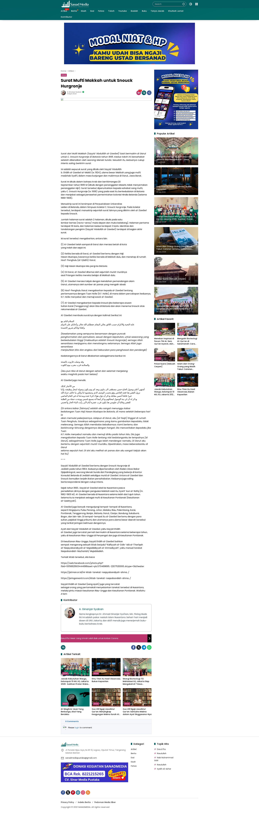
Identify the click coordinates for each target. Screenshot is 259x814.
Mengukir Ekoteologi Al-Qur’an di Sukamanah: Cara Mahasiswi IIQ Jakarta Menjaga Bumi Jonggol (187, 341)
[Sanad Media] (75, 4)
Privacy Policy (67, 802)
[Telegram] (144, 647)
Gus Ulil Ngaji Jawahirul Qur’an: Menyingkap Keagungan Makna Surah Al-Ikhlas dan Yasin (106, 712)
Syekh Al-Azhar (164, 768)
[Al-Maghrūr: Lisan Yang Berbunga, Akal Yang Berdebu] (75, 697)
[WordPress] (78, 792)
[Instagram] (83, 792)
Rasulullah (161, 753)
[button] (183, 4)
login (77, 727)
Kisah (158, 358)
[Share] (149, 92)
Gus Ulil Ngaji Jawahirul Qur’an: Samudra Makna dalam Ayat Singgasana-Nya (137, 712)
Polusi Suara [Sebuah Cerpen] (164, 365)
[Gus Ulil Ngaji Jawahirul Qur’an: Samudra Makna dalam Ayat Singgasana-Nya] (137, 697)
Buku (181, 358)
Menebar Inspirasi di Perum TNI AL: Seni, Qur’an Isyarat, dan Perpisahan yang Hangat (164, 341)
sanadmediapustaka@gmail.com (81, 758)
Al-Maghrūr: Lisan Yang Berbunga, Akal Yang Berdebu (72, 712)
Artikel (64, 75)
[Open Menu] (196, 4)
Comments (72, 721)
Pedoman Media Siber (105, 802)
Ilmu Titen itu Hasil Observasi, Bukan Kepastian (106, 680)
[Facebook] (133, 647)
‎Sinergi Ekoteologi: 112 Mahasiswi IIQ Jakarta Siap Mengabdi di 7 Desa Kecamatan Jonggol (136, 682)
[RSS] (88, 792)
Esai (132, 757)
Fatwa (134, 766)
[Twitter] (138, 647)
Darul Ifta (161, 749)
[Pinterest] (73, 792)
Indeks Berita (84, 802)
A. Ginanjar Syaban (74, 92)
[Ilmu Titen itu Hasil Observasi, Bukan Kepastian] (106, 667)
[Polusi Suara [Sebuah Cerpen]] (164, 354)
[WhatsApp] (149, 647)
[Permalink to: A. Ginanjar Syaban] (64, 92)
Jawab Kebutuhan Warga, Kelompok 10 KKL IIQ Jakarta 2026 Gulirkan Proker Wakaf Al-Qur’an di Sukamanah (75, 682)
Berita (158, 333)
